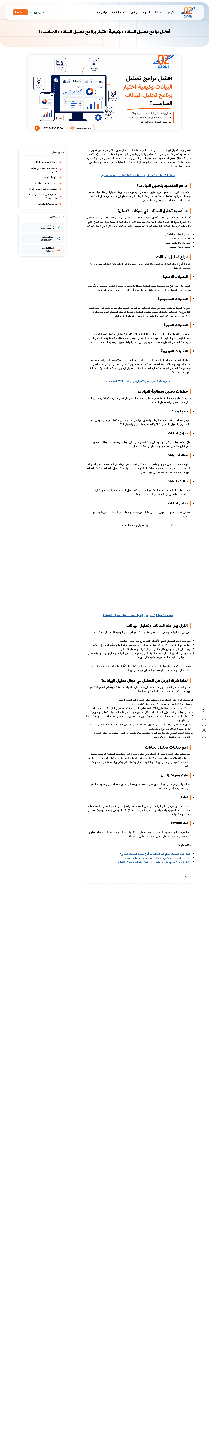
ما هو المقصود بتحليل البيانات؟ (45, 162)
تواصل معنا (101, 12)
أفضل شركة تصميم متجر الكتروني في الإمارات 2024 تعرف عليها (138, 381)
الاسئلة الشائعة (119, 12)
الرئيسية (171, 12)
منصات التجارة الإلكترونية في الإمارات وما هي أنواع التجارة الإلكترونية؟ (138, 615)
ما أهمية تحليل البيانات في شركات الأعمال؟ (44, 169)
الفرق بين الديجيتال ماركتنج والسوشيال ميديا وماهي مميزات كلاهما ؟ (158, 858)
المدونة (146, 12)
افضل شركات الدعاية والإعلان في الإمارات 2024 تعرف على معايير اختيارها (138, 175)
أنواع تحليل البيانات (50, 177)
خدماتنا (158, 12)
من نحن (135, 12)
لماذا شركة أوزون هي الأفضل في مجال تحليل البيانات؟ (42, 196)
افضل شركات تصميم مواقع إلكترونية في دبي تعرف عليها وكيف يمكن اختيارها (154, 862)
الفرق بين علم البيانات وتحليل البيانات (43, 189)
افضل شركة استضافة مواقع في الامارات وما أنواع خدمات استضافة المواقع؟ (155, 854)
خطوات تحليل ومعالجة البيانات (45, 183)
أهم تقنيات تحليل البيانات (47, 204)
